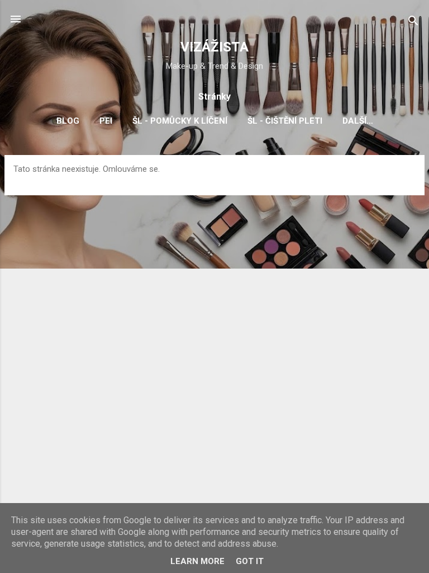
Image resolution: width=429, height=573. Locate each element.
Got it (250, 561)
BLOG (67, 121)
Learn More (197, 561)
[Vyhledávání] (413, 23)
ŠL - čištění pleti (284, 121)
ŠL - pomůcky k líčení (179, 121)
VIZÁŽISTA (214, 47)
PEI (105, 121)
